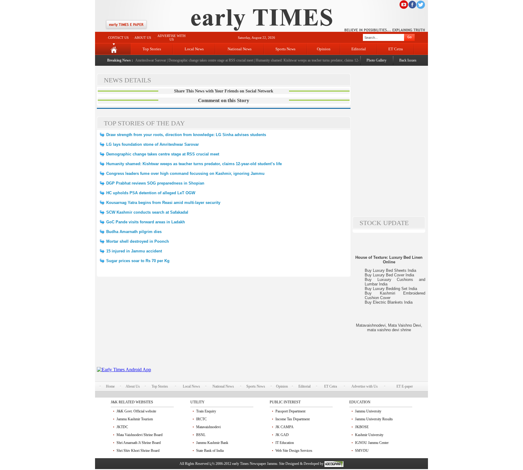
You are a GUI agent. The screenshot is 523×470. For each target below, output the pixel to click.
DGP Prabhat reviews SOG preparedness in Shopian (155, 183)
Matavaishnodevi (208, 427)
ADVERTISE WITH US (171, 37)
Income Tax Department (292, 419)
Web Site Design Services (293, 450)
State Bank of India (210, 450)
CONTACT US (118, 37)
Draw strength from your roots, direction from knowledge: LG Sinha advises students (186, 134)
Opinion (324, 49)
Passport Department (290, 411)
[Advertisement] (223, 324)
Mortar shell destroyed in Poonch (137, 241)
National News (240, 49)
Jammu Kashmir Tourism (135, 419)
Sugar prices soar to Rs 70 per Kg (137, 260)
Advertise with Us (364, 386)
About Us (133, 386)
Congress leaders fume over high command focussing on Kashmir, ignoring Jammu (185, 173)
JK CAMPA (284, 427)
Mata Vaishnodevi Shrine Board (140, 435)
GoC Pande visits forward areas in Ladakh (145, 222)
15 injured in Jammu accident (134, 251)
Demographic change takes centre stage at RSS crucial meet (205, 60)
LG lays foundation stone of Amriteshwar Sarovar (152, 144)
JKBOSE (362, 427)
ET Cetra (395, 49)
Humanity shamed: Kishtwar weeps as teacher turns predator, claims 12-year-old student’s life (317, 60)
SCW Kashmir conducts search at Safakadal (147, 212)
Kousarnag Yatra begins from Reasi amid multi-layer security (163, 202)
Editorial (358, 49)
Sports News (285, 49)
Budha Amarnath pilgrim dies (134, 231)
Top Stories (152, 49)
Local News (194, 49)
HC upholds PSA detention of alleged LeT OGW (150, 193)
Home (110, 386)
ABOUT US (142, 37)
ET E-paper (404, 386)
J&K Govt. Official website (136, 411)
